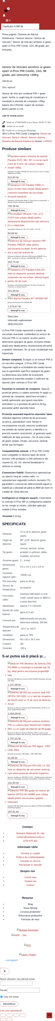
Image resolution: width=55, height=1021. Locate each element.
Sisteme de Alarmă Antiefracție (18, 141)
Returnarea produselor (30, 915)
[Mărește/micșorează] (3, 1015)
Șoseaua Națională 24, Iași (30, 833)
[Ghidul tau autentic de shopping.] (12, 961)
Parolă (3, 990)
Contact (30, 885)
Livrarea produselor (30, 911)
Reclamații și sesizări (30, 864)
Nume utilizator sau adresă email (17, 979)
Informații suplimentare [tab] (20, 320)
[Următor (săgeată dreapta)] (10, 1019)
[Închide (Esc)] (23, 1015)
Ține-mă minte (11, 997)
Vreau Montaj (30, 908)
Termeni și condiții (30, 853)
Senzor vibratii (19, 137)
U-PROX (47, 141)
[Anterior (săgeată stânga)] (3, 1019)
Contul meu (30, 877)
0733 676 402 (30, 841)
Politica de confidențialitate (30, 857)
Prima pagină (9, 34)
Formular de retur (30, 919)
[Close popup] (4, 971)
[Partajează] (16, 1015)
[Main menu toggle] (8, 21)
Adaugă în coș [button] (18, 181)
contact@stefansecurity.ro (30, 837)
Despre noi (30, 881)
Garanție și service (30, 861)
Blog (30, 904)
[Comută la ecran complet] (10, 1015)
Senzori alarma (24, 38)
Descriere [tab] (13, 316)
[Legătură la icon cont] (4, 16)
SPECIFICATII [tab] (15, 324)
